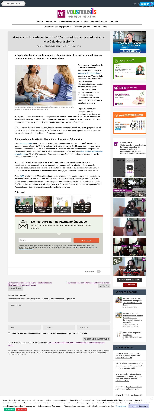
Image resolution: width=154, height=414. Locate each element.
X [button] (151, 398)
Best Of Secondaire (130, 325)
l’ (22, 176)
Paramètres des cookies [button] (138, 406)
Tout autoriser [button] (9, 410)
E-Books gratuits (82, 27)
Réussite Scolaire (99, 22)
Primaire (39, 22)
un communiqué (26, 143)
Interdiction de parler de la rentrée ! (132, 334)
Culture (84, 22)
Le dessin (113, 22)
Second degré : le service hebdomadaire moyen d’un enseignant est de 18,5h (130, 366)
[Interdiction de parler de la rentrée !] (119, 334)
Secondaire (51, 22)
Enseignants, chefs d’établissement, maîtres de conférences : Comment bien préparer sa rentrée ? (133, 317)
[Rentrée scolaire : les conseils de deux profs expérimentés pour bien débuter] (119, 300)
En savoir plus (130, 51)
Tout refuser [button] (21, 410)
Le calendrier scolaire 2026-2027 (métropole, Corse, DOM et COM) (128, 355)
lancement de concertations (89, 73)
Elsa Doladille (50, 46)
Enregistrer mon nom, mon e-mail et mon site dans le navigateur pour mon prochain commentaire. (49, 333)
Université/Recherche (69, 22)
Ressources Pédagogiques (57, 27)
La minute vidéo (100, 27)
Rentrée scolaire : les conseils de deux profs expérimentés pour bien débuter (132, 301)
